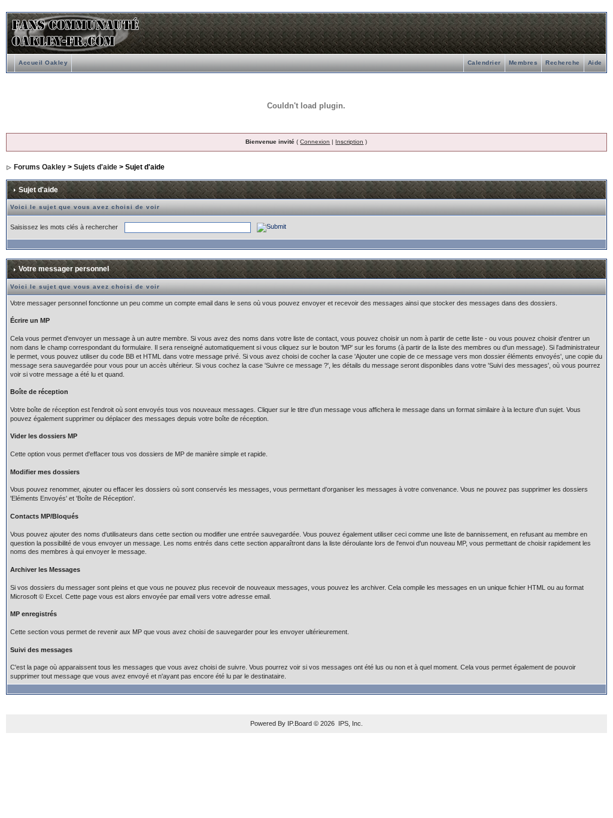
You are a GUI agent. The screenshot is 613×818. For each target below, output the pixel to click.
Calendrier (484, 62)
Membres (523, 62)
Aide (595, 62)
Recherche (562, 62)
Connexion (315, 141)
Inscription (349, 141)
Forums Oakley (40, 167)
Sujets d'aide (95, 167)
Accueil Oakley (43, 62)
